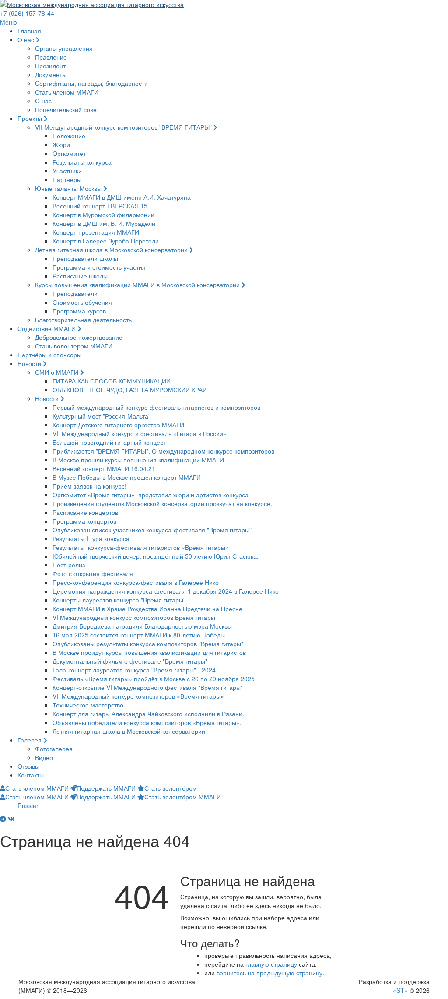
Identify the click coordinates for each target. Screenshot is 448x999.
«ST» (400, 990)
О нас (27, 39)
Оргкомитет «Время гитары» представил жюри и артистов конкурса (150, 494)
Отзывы (28, 766)
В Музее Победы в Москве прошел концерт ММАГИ (126, 477)
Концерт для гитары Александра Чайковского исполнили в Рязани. (148, 713)
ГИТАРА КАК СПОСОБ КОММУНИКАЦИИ (111, 380)
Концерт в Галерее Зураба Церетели (105, 240)
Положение (68, 135)
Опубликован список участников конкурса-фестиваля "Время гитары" (152, 529)
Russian (29, 805)
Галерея (30, 739)
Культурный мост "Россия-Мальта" (101, 416)
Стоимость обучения (82, 302)
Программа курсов (79, 310)
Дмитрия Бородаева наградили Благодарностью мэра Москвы (142, 626)
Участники (67, 170)
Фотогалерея (54, 748)
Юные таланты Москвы (69, 188)
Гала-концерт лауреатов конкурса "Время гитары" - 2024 (134, 669)
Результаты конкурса (82, 162)
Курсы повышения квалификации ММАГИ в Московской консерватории (138, 284)
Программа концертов (84, 521)
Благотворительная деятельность (83, 319)
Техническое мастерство (87, 704)
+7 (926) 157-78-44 (27, 13)
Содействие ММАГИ (47, 328)
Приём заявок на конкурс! (89, 486)
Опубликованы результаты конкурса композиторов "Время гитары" (147, 643)
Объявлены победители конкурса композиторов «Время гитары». (147, 722)
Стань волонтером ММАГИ (73, 345)
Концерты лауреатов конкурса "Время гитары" (119, 599)
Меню (8, 22)
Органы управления (64, 48)
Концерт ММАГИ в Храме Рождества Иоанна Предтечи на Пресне (147, 608)
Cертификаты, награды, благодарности (91, 83)
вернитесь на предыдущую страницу (269, 972)
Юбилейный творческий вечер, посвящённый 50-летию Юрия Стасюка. (155, 556)
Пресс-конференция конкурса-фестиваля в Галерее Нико (135, 582)
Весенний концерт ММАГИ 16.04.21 (103, 468)
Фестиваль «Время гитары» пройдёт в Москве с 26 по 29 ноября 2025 (153, 678)
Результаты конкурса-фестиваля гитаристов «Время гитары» (140, 547)
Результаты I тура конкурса (91, 538)
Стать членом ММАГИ (66, 92)
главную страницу (271, 964)
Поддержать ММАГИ (106, 788)
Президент (50, 65)
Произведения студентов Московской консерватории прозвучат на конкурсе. (162, 503)
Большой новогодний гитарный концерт (109, 442)
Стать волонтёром (170, 788)
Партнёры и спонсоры (49, 354)
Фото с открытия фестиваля (92, 573)
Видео (44, 757)
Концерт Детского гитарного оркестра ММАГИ (118, 424)
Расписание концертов (85, 512)
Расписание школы (80, 275)
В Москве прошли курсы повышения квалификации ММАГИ (138, 459)
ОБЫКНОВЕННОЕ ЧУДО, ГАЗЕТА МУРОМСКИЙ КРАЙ (129, 389)
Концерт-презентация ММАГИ (95, 232)
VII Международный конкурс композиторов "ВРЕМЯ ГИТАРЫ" (124, 127)
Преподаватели (75, 293)
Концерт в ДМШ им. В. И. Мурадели (103, 223)
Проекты (31, 118)
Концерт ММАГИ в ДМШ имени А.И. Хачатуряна (121, 197)
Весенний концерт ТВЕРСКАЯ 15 (99, 205)
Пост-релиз (68, 564)
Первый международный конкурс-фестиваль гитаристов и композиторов (156, 407)
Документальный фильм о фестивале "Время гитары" (129, 661)
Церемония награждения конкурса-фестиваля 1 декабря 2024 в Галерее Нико (165, 591)
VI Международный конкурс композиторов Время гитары (133, 617)
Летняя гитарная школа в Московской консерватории (112, 249)
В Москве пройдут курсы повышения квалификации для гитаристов (149, 652)
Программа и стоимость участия (99, 267)
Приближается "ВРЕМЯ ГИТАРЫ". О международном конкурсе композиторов (163, 451)
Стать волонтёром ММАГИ (182, 796)
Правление (51, 57)
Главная (29, 30)
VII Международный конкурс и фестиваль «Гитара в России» (139, 433)
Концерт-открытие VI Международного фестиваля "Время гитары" (147, 687)
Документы (50, 74)
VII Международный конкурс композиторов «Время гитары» (138, 696)
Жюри (61, 144)
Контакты (31, 774)
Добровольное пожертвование (78, 337)
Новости (30, 363)
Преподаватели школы (85, 258)
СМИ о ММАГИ (57, 372)
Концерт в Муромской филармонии (103, 214)
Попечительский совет (67, 109)
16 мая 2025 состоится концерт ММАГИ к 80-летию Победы (138, 634)
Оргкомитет (69, 153)
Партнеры (66, 179)
